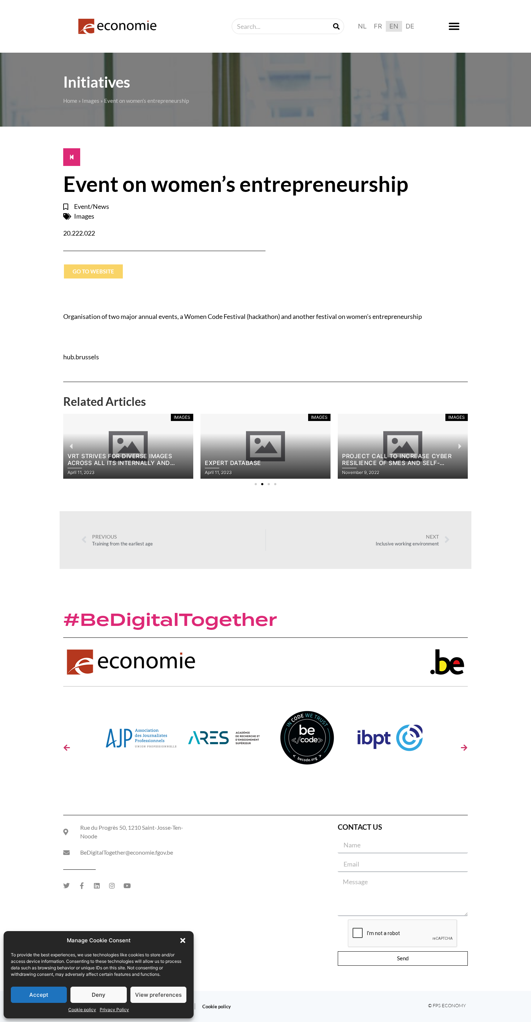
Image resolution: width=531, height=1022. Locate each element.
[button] (182, 940)
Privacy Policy (114, 1009)
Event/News (91, 206)
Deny (98, 994)
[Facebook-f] (81, 885)
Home (70, 100)
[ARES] (224, 740)
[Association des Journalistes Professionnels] (141, 740)
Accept (38, 994)
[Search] (336, 26)
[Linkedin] (97, 885)
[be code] (307, 740)
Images (90, 100)
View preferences (158, 994)
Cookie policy (82, 1009)
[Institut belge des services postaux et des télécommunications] (390, 740)
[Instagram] (112, 885)
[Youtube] (127, 885)
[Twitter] (66, 885)
